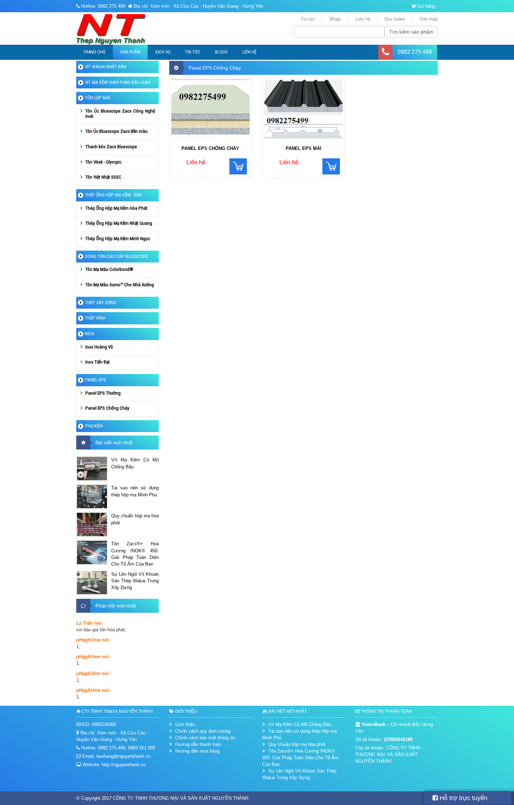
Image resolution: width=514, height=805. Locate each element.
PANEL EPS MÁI (303, 148)
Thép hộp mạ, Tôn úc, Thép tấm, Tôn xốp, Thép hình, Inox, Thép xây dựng (122, 29)
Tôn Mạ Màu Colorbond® (109, 269)
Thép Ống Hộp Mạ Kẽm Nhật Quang (118, 223)
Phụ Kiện (94, 426)
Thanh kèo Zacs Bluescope (111, 146)
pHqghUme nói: (93, 639)
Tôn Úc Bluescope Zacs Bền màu (116, 131)
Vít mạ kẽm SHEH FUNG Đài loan (117, 82)
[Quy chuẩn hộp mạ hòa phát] (92, 524)
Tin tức (308, 19)
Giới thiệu (185, 724)
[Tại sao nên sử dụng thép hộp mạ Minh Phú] (92, 496)
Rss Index (395, 19)
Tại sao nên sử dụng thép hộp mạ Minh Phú (135, 491)
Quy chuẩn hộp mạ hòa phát (135, 519)
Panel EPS (95, 379)
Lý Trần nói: (89, 623)
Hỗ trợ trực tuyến (462, 798)
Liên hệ (363, 19)
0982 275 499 (415, 52)
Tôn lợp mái (97, 97)
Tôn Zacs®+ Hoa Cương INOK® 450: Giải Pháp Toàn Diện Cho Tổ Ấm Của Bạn (135, 553)
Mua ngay (238, 166)
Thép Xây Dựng (100, 302)
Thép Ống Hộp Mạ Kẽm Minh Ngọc (117, 238)
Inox (89, 333)
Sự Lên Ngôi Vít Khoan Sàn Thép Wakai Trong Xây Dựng (135, 581)
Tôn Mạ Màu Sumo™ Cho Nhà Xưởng (119, 284)
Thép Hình (95, 318)
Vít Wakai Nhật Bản (105, 66)
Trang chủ (94, 52)
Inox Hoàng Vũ (99, 347)
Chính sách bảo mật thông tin (205, 737)
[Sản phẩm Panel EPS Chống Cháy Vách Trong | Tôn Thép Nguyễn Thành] (210, 110)
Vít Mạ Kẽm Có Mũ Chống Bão (135, 463)
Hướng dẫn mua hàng (197, 751)
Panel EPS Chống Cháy (107, 408)
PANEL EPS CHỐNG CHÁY (210, 148)
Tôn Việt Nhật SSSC (103, 177)
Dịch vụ (162, 52)
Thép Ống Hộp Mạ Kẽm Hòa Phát (116, 208)
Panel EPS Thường (103, 393)
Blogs (335, 19)
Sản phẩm (130, 52)
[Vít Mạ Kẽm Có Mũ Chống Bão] (92, 469)
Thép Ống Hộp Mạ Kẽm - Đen (113, 194)
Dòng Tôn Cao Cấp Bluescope (116, 256)
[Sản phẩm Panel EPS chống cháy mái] (303, 110)
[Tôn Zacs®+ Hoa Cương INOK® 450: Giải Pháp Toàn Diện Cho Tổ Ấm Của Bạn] (92, 552)
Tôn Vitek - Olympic (103, 162)
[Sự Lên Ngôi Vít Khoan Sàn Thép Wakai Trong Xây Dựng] (92, 583)
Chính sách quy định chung (202, 731)
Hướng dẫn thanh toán (198, 744)
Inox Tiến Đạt (97, 362)
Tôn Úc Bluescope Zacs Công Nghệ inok (120, 113)
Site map (429, 19)
